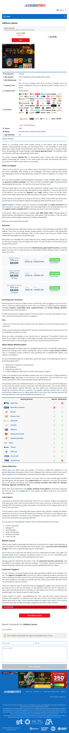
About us (29, 691)
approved (24, 491)
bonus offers (55, 180)
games (4, 557)
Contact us (38, 691)
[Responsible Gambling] (52, 728)
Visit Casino (54, 260)
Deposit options (8, 205)
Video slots (11, 472)
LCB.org (49, 635)
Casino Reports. (16, 728)
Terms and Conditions (51, 691)
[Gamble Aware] (44, 728)
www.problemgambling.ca (24, 713)
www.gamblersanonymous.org (41, 713)
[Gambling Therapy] (61, 728)
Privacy (63, 691)
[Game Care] (34, 728)
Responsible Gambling (58, 697)
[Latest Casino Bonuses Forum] (42, 680)
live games (20, 522)
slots (9, 478)
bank (15, 392)
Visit (20, 40)
